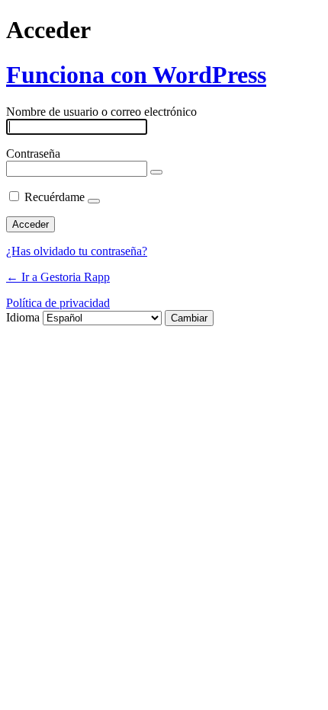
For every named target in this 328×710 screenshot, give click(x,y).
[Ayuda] (94, 201)
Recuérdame (54, 196)
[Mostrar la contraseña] (156, 172)
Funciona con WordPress (136, 74)
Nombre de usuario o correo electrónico (101, 111)
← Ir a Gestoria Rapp (58, 276)
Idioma (23, 317)
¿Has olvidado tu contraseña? (76, 251)
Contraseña (33, 153)
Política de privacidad (58, 302)
